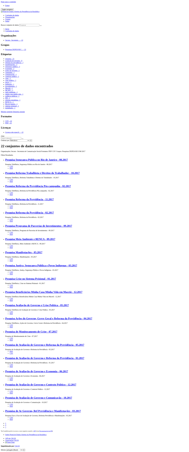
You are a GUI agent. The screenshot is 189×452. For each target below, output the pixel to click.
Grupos (7, 19)
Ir (30, 140)
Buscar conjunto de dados (10, 25)
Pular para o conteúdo (8, 2)
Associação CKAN (12, 440)
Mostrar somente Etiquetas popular (13, 112)
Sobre (7, 21)
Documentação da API (45, 431)
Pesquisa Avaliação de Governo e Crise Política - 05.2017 (37, 305)
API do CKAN (10, 438)
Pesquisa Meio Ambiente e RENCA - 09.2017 (30, 239)
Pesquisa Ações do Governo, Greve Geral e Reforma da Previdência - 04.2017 (48, 318)
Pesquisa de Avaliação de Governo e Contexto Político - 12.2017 (40, 384)
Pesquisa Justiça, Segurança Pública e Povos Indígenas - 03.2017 (41, 265)
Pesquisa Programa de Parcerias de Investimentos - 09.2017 (38, 225)
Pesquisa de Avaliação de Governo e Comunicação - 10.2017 (38, 397)
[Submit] (41, 25)
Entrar (7, 5)
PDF (11, 168)
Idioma (3, 450)
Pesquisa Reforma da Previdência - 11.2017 (29, 199)
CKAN (17, 446)
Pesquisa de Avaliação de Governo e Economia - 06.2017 (36, 371)
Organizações (10, 17)
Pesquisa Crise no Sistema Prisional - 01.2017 (30, 278)
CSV (11, 166)
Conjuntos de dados (12, 15)
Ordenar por (5, 140)
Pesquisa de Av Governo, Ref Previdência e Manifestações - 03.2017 (43, 411)
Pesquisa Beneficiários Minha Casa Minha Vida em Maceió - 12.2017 (43, 292)
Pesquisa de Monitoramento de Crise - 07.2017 (31, 331)
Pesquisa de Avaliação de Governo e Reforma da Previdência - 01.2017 (44, 358)
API (34, 431)
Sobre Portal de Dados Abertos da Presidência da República (25, 435)
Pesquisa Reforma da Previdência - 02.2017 (29, 212)
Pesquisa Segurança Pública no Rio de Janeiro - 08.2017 (36, 159)
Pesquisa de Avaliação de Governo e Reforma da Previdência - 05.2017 (44, 344)
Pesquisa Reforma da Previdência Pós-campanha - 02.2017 (38, 186)
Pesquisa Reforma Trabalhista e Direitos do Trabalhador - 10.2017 (42, 173)
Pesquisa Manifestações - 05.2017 (23, 252)
